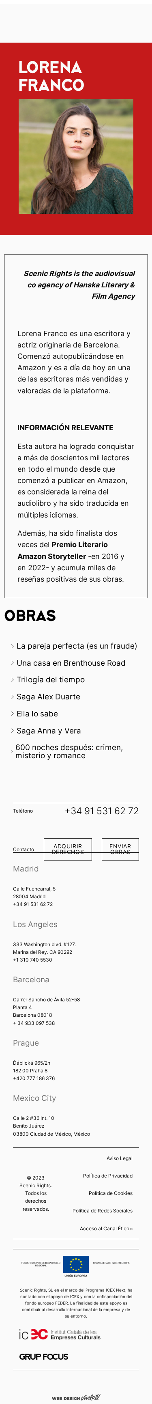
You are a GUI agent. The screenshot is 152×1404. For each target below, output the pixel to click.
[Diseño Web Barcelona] (76, 1396)
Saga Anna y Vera (49, 730)
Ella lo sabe (37, 713)
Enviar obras (120, 849)
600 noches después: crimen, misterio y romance (69, 751)
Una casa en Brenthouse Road (71, 663)
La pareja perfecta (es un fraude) (77, 646)
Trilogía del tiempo (51, 679)
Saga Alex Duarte (48, 696)
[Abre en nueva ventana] (43, 1356)
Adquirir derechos (68, 849)
